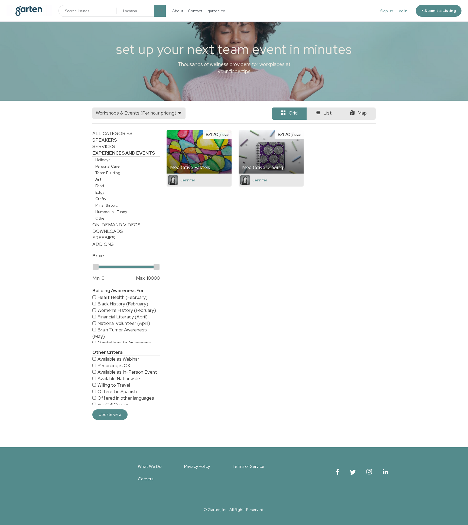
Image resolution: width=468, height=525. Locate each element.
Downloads (107, 231)
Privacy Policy (197, 466)
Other (100, 218)
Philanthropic (106, 205)
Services (103, 146)
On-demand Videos (116, 225)
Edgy (99, 192)
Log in (402, 10)
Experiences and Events (123, 153)
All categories (112, 133)
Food (99, 185)
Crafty (100, 198)
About (177, 10)
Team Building (107, 172)
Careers (145, 479)
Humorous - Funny (111, 211)
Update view (110, 414)
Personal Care (107, 166)
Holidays (102, 159)
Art (98, 179)
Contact (195, 10)
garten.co (216, 10)
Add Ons (103, 244)
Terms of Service (248, 466)
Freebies (103, 238)
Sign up (386, 10)
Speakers (104, 140)
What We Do (150, 466)
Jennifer (187, 180)
